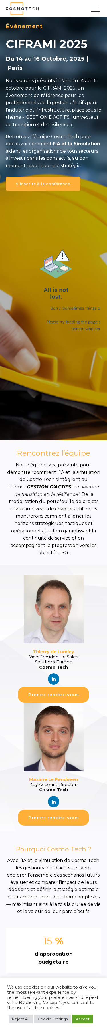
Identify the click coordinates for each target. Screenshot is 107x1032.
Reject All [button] (20, 1019)
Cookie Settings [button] (53, 1019)
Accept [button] (83, 1019)
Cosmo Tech (24, 8)
